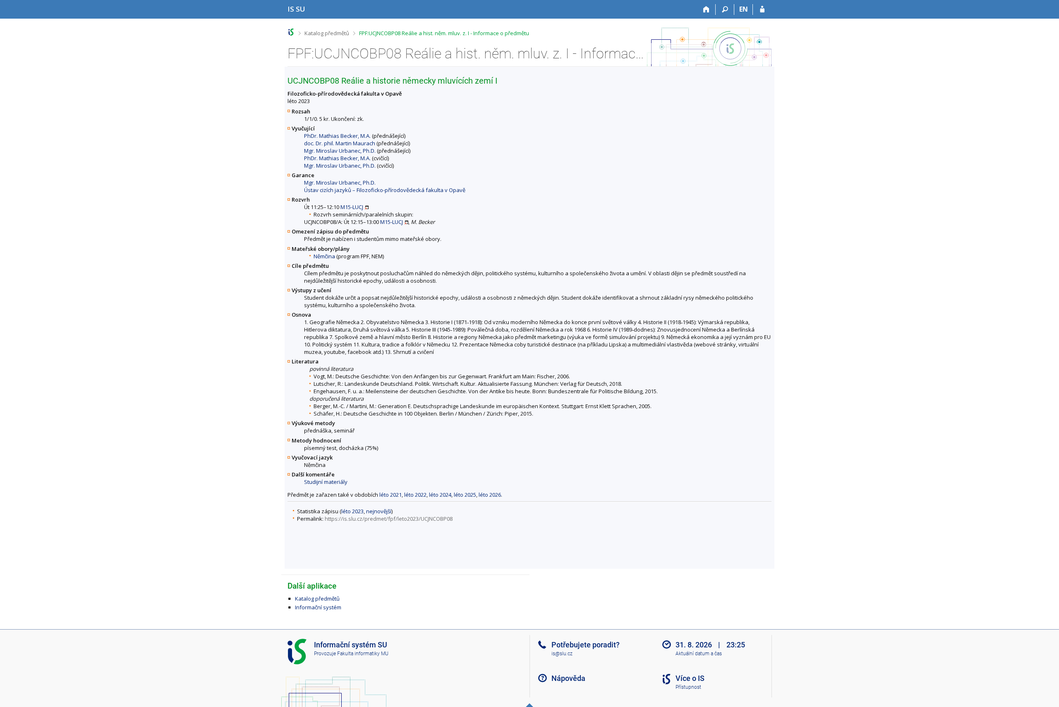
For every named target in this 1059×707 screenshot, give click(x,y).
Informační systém (318, 607)
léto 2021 (390, 494)
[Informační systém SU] (291, 32)
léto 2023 (352, 511)
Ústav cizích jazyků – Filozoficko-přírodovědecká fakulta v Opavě (384, 190)
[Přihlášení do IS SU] (762, 9)
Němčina (324, 256)
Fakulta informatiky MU (362, 653)
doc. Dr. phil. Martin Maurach (339, 143)
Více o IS (690, 678)
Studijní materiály (325, 482)
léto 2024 (440, 494)
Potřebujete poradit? (585, 644)
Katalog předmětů (326, 33)
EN (743, 9)
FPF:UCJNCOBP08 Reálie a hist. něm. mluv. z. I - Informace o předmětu (444, 33)
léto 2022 (415, 494)
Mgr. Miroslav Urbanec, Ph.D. (340, 150)
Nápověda (568, 678)
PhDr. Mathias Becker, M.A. (337, 135)
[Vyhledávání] (725, 9)
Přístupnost (688, 687)
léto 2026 (490, 494)
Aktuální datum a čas (699, 653)
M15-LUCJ (351, 207)
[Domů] (706, 9)
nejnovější (378, 511)
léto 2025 (465, 494)
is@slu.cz (562, 653)
